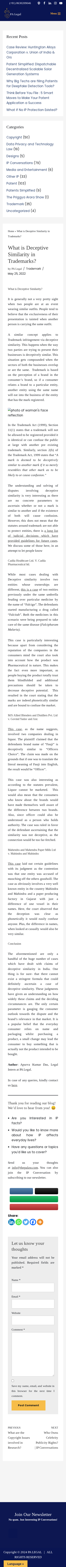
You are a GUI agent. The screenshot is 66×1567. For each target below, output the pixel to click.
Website (16, 1313)
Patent (11, 183)
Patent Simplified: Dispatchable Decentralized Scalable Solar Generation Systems (31, 69)
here (14, 1085)
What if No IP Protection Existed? (31, 110)
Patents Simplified (20, 190)
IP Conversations (19, 163)
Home (11, 231)
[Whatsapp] (18, 1222)
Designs (12, 156)
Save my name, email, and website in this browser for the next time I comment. (33, 1391)
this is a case (29, 589)
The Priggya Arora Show (25, 197)
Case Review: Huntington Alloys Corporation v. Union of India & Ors (31, 52)
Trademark (15, 204)
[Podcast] (38, 3)
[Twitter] (26, 1222)
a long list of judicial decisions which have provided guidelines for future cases (33, 535)
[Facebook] (44, 3)
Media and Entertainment (26, 170)
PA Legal (17, 268)
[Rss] (12, 1533)
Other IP (12, 176)
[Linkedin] (49, 3)
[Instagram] (55, 3)
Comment (18, 1329)
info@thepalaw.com (25, 1167)
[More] (40, 1222)
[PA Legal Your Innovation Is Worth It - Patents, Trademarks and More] (13, 12)
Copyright (14, 137)
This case (15, 729)
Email (16, 1296)
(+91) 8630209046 (20, 3)
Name (16, 1280)
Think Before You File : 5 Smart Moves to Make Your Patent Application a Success (29, 98)
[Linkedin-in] (33, 1533)
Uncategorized (18, 211)
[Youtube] (60, 3)
